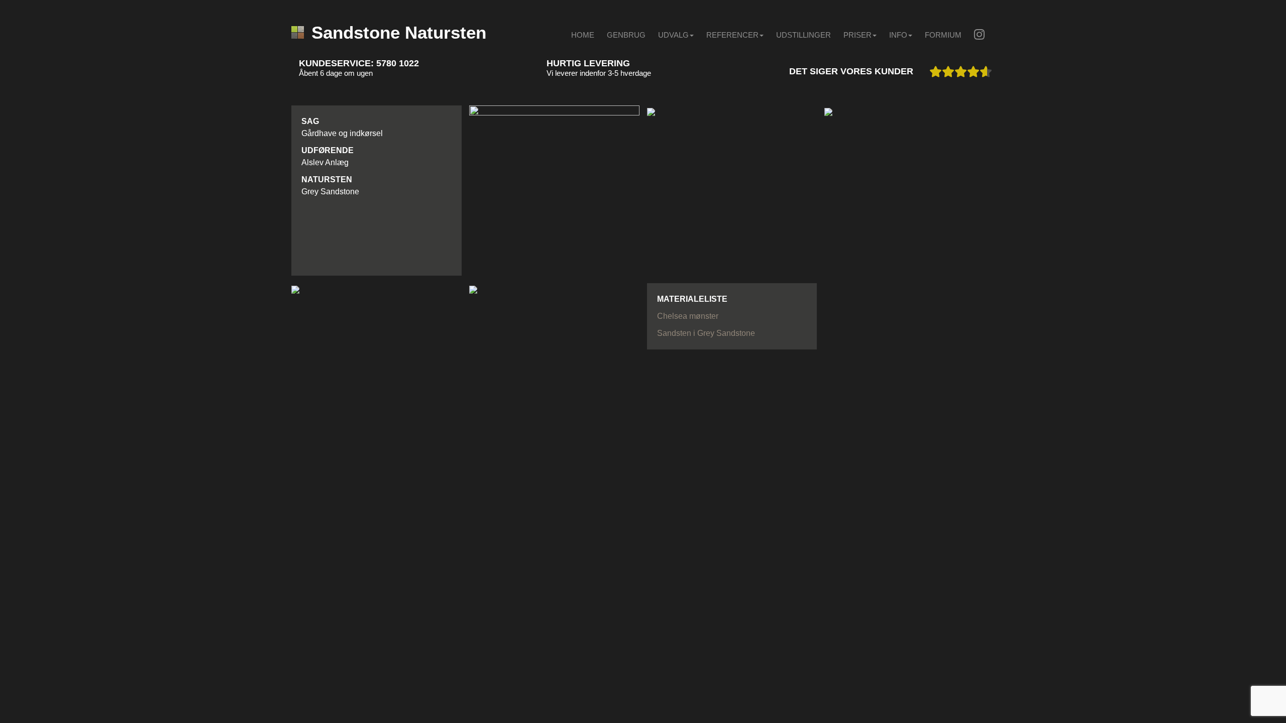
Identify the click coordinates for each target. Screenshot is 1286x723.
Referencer (732, 35)
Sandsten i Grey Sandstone (706, 333)
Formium (943, 35)
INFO (898, 35)
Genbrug (626, 35)
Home (582, 35)
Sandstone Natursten (398, 32)
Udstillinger (803, 35)
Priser (857, 35)
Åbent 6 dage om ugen (336, 73)
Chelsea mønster (687, 316)
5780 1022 (397, 63)
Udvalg (673, 35)
